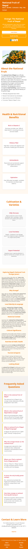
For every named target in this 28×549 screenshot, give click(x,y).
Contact (4, 10)
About (4, 7)
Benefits (9, 7)
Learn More (14, 32)
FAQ (24, 7)
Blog (21, 7)
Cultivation (15, 7)
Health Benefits (14, 36)
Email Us (14, 531)
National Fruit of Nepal (10, 4)
